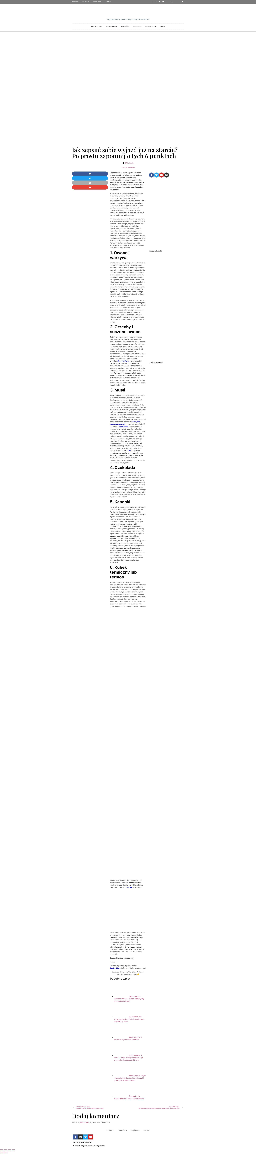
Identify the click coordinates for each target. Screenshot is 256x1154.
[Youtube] (163, 2)
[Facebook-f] (152, 2)
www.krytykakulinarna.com (82, 1142)
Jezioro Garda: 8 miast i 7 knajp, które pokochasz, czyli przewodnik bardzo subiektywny (128, 1057)
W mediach (85, 2)
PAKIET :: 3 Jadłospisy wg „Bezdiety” (166, 377)
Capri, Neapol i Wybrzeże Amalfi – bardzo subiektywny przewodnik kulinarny (129, 998)
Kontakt (108, 2)
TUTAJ (129, 887)
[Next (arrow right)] (5, 1153)
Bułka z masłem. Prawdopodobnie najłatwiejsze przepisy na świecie (166, 341)
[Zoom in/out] (13, 1150)
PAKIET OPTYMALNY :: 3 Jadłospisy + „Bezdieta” (166, 414)
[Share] (5, 1150)
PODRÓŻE (125, 26)
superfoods (123, 427)
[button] (171, 2)
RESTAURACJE (111, 26)
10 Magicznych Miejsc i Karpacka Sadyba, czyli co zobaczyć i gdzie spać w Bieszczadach (130, 1078)
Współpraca (97, 2)
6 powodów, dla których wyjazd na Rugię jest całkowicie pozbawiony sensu (129, 1019)
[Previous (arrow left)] (1, 1153)
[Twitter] (159, 2)
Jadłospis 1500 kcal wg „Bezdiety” (166, 268)
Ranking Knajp (150, 26)
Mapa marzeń (166, 304)
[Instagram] (156, 2)
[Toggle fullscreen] (9, 1150)
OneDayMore (123, 361)
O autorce (75, 2)
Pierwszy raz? (96, 26)
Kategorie (137, 26)
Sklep (162, 26)
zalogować (84, 1122)
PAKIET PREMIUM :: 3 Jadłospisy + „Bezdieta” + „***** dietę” (166, 450)
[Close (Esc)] (1, 1150)
